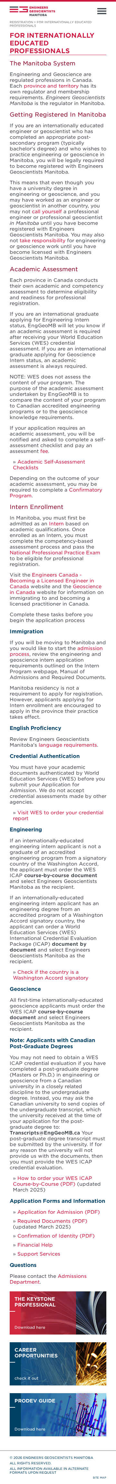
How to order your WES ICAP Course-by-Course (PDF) (52, 1181)
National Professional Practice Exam (55, 553)
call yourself (47, 212)
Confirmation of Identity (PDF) (56, 1236)
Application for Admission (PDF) (58, 1212)
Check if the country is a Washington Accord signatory (50, 975)
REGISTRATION (21, 22)
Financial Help (35, 1245)
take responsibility (42, 241)
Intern (56, 524)
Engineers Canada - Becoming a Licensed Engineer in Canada (52, 580)
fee (44, 451)
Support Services (38, 1254)
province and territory (51, 86)
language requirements (68, 745)
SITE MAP (99, 1477)
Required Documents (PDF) (52, 1221)
